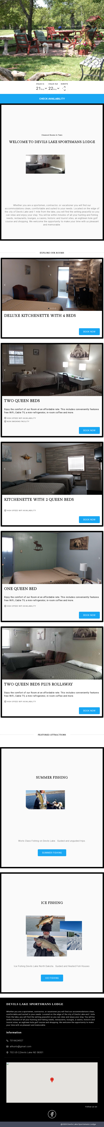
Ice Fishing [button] (52, 978)
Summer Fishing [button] (52, 852)
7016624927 (16, 1040)
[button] (2, 40)
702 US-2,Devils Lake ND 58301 (27, 1052)
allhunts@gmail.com (20, 1046)
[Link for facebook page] (52, 1114)
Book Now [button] (89, 331)
